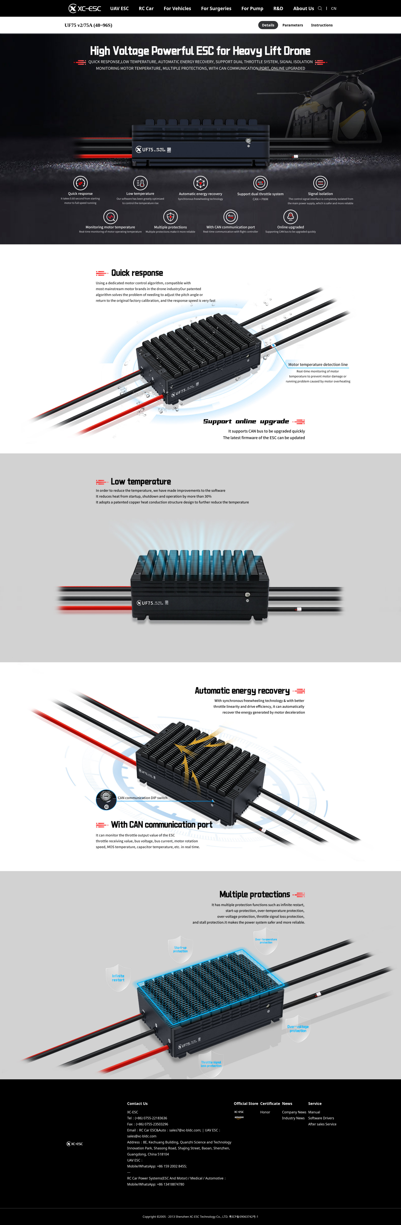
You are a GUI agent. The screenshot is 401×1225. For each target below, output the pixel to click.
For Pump (252, 8)
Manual (314, 1112)
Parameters (292, 25)
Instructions (322, 25)
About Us (303, 8)
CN (333, 8)
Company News (294, 1112)
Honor (265, 1112)
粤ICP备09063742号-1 (243, 1217)
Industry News (293, 1118)
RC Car (146, 8)
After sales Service (322, 1124)
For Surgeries (216, 8)
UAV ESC (119, 8)
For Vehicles (177, 8)
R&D (278, 8)
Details (268, 25)
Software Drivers (321, 1118)
